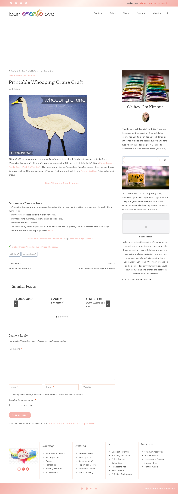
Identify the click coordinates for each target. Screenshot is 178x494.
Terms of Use (60, 238)
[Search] (165, 160)
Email (50, 387)
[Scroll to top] (172, 484)
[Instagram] (16, 3)
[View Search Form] (167, 13)
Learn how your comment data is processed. (72, 423)
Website (87, 387)
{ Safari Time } (24, 298)
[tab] (56, 317)
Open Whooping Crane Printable (62, 183)
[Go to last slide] (16, 304)
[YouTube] (21, 3)
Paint (112, 13)
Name (14, 387)
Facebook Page (76, 238)
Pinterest (91, 238)
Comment (16, 349)
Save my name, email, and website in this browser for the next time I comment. (48, 394)
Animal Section (88, 171)
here (50, 230)
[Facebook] (11, 3)
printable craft (29, 254)
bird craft (15, 254)
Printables (29, 76)
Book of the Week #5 (20, 266)
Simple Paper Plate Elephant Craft (95, 302)
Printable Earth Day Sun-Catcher (154, 3)
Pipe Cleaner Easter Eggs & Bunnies (96, 266)
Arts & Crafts (15, 76)
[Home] (10, 71)
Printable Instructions (39, 238)
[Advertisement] (89, 39)
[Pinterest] (26, 3)
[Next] (108, 304)
